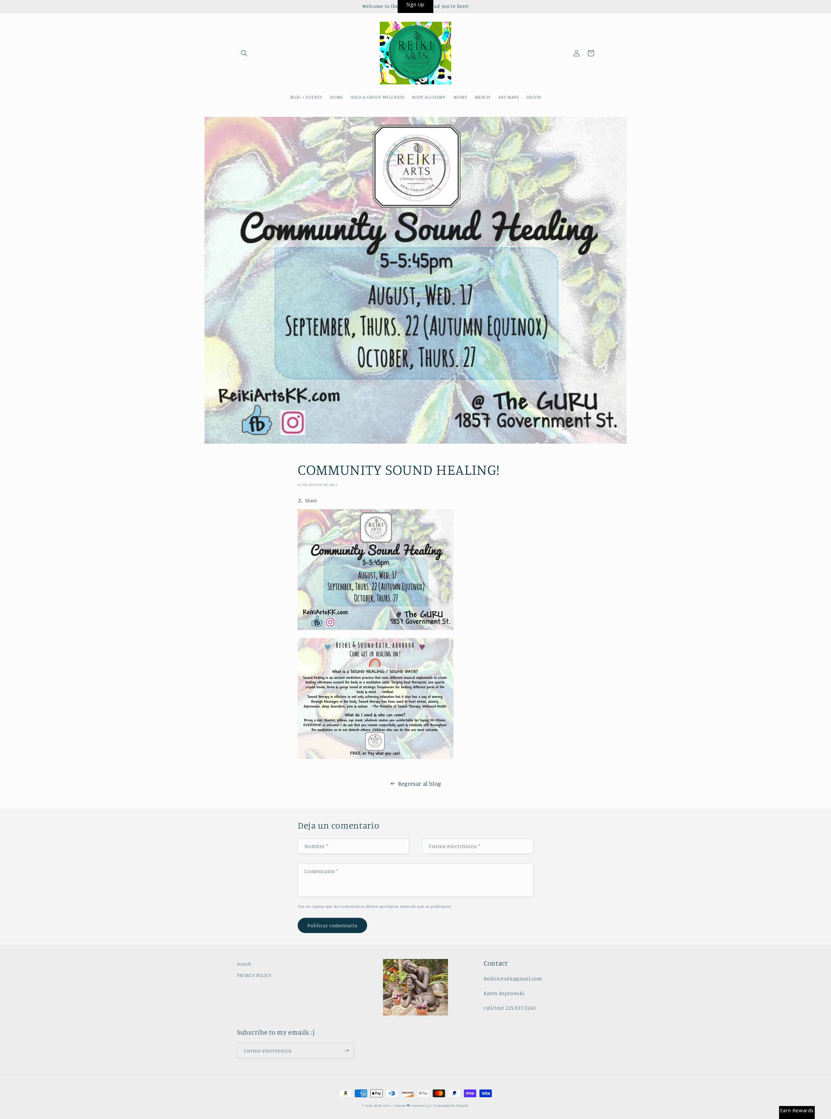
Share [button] (311, 500)
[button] (244, 53)
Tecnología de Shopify (451, 1105)
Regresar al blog (419, 783)
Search (244, 963)
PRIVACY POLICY (254, 975)
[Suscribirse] (346, 1050)
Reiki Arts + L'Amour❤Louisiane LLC (403, 1105)
